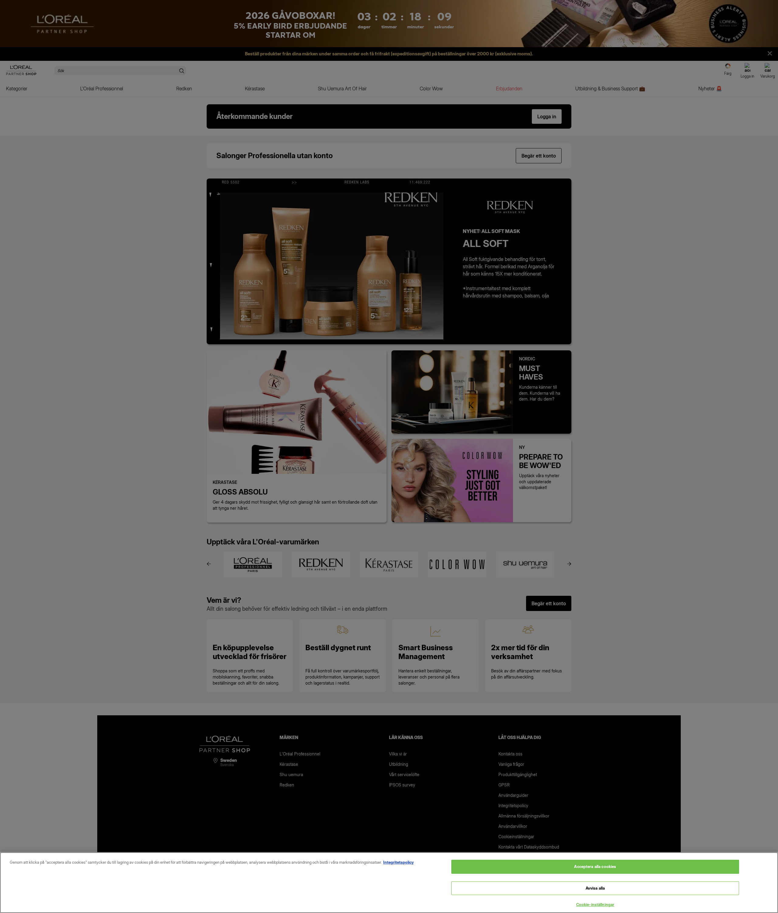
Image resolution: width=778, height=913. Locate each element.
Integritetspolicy (398, 862)
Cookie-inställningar (595, 904)
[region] (389, 882)
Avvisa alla (595, 888)
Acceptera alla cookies (595, 866)
